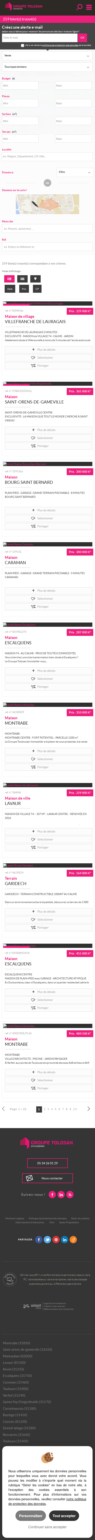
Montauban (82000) (17, 1356)
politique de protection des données (60, 45)
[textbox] (46, 156)
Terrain (9, 131)
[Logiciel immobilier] (31, 1306)
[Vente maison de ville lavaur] (48, 785)
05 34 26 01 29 (47, 1163)
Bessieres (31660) (16, 1435)
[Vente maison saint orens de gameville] (48, 384)
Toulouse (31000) (15, 1389)
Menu (88, 7)
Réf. (4, 239)
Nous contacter (52, 1178)
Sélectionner (45, 357)
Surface (9, 114)
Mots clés (7, 221)
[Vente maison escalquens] (48, 625)
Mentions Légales (14, 1218)
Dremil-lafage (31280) (19, 1428)
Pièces (6, 96)
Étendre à (7, 172)
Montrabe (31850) (16, 1343)
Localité (6, 149)
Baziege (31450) (15, 1415)
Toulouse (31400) (15, 1441)
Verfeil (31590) (14, 1395)
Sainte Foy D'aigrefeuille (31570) (27, 1402)
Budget (6, 78)
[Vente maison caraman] (48, 544)
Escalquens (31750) (17, 1376)
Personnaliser (30, 1515)
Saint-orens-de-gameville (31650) (27, 1349)
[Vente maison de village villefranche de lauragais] (48, 303)
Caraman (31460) (16, 1382)
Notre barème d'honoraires (30, 1222)
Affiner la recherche (79, 7)
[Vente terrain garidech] (48, 865)
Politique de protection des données (48, 1218)
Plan (51, 1222)
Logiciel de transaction (55, 1303)
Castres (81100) (15, 1421)
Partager (43, 365)
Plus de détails (46, 349)
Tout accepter (64, 1515)
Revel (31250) (13, 1369)
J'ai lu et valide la (33, 45)
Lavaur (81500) (14, 1362)
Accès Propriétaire (69, 1222)
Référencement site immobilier (59, 1309)
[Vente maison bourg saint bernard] (48, 464)
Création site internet (54, 1306)
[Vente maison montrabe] (48, 705)
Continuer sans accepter (47, 1526)
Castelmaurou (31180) (19, 1408)
